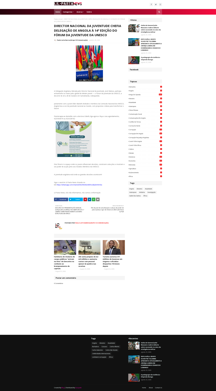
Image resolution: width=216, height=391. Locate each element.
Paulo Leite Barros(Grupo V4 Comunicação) (72, 40)
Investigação (152, 192)
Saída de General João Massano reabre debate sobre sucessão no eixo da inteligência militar (151, 28)
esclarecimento (145, 173)
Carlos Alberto (114, 347)
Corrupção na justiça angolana (145, 137)
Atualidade (145, 102)
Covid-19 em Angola (145, 141)
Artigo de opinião (145, 95)
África (145, 176)
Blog (62, 388)
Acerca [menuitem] (79, 12)
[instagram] (160, 4)
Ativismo (145, 99)
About (151, 388)
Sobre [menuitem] (89, 12)
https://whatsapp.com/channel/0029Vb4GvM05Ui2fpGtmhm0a (79, 185)
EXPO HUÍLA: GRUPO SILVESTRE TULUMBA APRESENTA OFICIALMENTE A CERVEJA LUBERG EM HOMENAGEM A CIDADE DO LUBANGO (151, 44)
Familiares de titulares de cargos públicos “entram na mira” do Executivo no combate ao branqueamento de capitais (64, 263)
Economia (145, 161)
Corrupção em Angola (145, 134)
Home (144, 388)
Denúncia (145, 157)
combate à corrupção (99, 357)
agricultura (145, 169)
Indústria (142, 192)
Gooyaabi (78, 388)
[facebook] (151, 4)
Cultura (145, 149)
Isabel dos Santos (135, 196)
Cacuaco (104, 347)
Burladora (95, 347)
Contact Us (158, 388)
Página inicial (58, 19)
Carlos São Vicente (111, 350)
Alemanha (145, 87)
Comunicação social (145, 114)
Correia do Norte (145, 126)
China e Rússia (145, 110)
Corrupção (145, 130)
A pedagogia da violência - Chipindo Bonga (151, 58)
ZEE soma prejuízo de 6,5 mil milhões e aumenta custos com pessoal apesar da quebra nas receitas (88, 261)
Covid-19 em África (145, 145)
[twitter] (156, 4)
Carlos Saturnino (97, 350)
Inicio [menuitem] (57, 12)
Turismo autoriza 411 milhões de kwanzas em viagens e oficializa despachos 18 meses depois (112, 261)
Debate (145, 153)
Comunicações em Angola (145, 118)
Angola (145, 91)
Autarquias (145, 106)
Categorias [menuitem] (67, 12)
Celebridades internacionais (101, 354)
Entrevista (145, 165)
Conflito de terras (145, 122)
